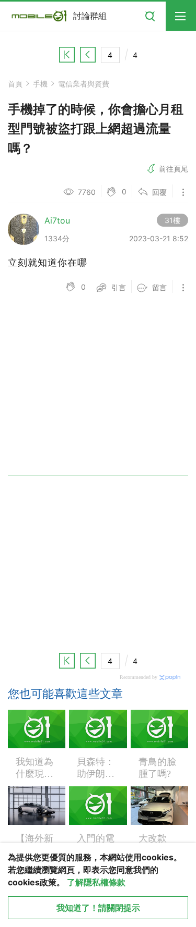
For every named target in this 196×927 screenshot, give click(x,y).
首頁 (15, 83)
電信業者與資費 (83, 83)
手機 (40, 83)
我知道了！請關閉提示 (98, 908)
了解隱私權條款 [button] (96, 882)
